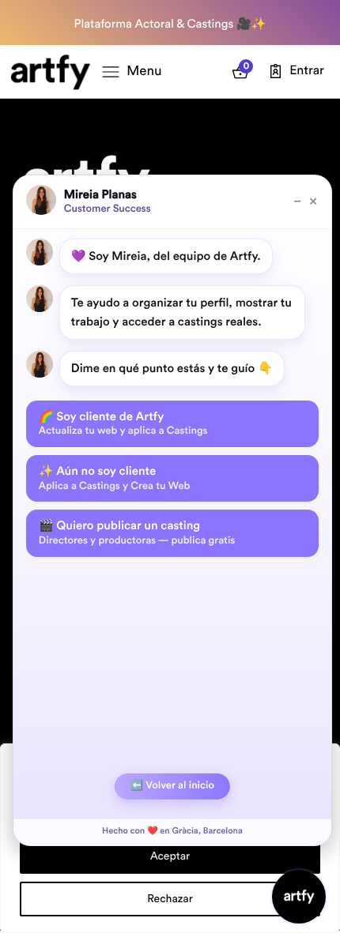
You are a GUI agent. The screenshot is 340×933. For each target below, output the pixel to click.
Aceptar (170, 856)
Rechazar (170, 899)
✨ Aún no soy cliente (115, 478)
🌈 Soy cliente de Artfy (123, 423)
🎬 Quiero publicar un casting (137, 532)
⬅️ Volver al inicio (172, 786)
